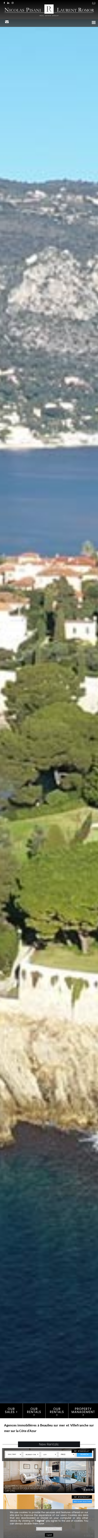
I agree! (49, 1535)
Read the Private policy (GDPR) (49, 1529)
